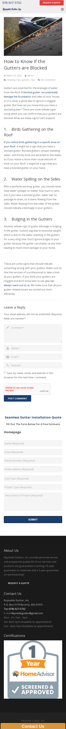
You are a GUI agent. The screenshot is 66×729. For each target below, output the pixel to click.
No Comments (48, 79)
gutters (25, 79)
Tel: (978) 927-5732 (14, 609)
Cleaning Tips (14, 79)
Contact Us (33, 726)
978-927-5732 (11, 3)
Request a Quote (18, 583)
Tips (33, 79)
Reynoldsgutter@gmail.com (27, 613)
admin (30, 75)
